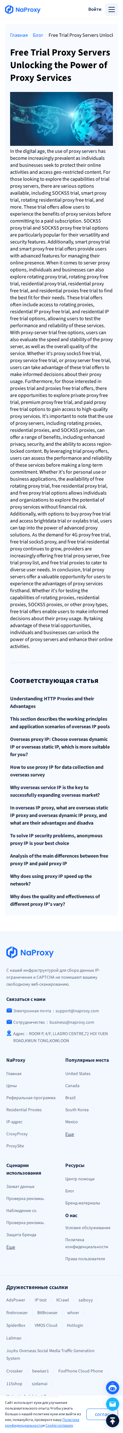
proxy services (25, 416)
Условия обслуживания (87, 1228)
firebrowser (17, 1313)
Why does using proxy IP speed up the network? (51, 880)
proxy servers (83, 151)
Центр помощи (80, 1179)
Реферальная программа (31, 1098)
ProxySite (15, 1146)
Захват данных (20, 1186)
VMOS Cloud (46, 1325)
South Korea (77, 1110)
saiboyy (86, 1300)
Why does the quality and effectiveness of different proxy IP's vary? (55, 900)
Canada (72, 1086)
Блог (38, 35)
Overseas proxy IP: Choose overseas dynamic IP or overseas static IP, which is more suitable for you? (60, 747)
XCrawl (62, 1300)
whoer (73, 1313)
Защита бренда (21, 1235)
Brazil (70, 1098)
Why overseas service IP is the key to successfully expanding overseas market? (55, 791)
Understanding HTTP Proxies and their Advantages (52, 702)
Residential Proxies (24, 1110)
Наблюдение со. (21, 1211)
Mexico (71, 1122)
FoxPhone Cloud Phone (80, 1371)
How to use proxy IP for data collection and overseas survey (56, 771)
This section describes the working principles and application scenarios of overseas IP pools (60, 723)
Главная (19, 35)
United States (78, 1074)
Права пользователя (85, 1259)
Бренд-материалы (82, 1203)
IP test (41, 1300)
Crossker (14, 1371)
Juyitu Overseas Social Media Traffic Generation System (50, 1355)
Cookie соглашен (59, 1425)
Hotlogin (75, 1325)
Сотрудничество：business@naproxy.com (53, 1022)
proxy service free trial (33, 360)
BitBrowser (47, 1313)
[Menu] (111, 9)
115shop (14, 1384)
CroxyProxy (17, 1134)
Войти (95, 9)
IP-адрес (14, 1122)
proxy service (80, 214)
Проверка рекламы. (25, 1199)
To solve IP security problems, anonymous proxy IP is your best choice (56, 839)
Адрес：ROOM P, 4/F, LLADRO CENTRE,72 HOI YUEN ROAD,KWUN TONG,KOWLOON (60, 1037)
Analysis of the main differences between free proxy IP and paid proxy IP (59, 860)
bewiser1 (40, 1371)
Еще (69, 1134)
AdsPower (15, 1300)
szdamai (39, 1384)
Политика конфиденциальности (42, 1422)
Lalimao (13, 1338)
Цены (11, 1086)
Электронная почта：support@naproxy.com (56, 1011)
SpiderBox (15, 1325)
